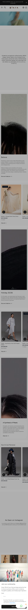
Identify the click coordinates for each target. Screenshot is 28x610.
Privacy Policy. (12, 602)
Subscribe (14, 606)
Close (26, 565)
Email (2, 593)
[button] (21, 606)
